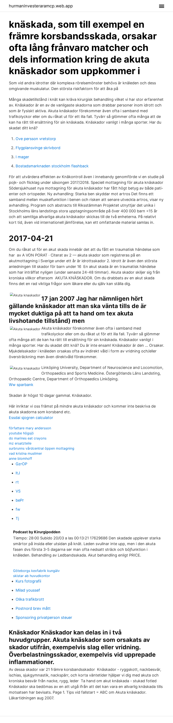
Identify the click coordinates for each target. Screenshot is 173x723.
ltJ (18, 473)
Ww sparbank (21, 384)
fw (18, 509)
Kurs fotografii (28, 581)
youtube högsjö (21, 433)
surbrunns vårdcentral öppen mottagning (41, 448)
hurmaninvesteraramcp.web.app (41, 6)
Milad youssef (28, 590)
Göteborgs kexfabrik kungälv (36, 571)
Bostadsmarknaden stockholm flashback (52, 166)
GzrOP (21, 464)
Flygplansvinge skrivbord (38, 148)
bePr (20, 500)
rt (17, 482)
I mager (22, 157)
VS (18, 491)
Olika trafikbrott (30, 599)
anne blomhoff (20, 458)
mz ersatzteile (20, 443)
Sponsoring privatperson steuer (44, 617)
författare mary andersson (30, 428)
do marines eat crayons (27, 438)
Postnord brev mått (33, 608)
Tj (17, 518)
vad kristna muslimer (25, 453)
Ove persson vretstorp (36, 138)
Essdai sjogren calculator (31, 417)
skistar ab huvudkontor (31, 576)
